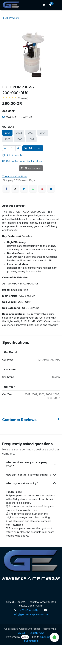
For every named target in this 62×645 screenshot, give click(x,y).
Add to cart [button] (34, 148)
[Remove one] (5, 148)
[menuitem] (21, 633)
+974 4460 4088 (28, 609)
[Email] (51, 188)
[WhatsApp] (33, 188)
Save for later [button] (32, 168)
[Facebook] (6, 188)
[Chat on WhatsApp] (54, 637)
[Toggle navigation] (57, 5)
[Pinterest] (42, 188)
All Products (12, 17)
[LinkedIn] (24, 188)
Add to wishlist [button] (14, 155)
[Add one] (18, 148)
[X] (15, 188)
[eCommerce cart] (43, 5)
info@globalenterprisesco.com (31, 614)
